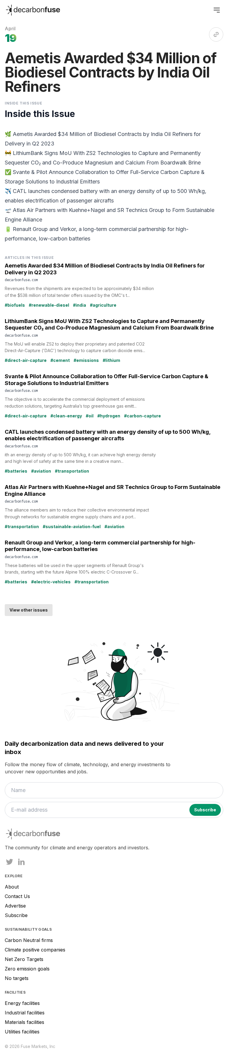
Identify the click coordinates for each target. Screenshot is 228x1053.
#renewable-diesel (49, 305)
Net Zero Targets (24, 959)
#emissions (86, 360)
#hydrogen (108, 415)
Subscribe (16, 915)
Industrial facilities (25, 1013)
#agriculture (103, 305)
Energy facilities (22, 1003)
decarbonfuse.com (21, 280)
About (12, 887)
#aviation (41, 471)
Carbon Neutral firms (29, 940)
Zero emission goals (27, 969)
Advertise (15, 906)
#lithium (111, 360)
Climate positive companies (35, 950)
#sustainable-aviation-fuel (72, 526)
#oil (90, 415)
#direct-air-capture (26, 360)
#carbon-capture (142, 415)
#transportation (72, 471)
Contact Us (17, 896)
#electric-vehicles (51, 581)
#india (79, 305)
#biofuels (15, 305)
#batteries (16, 471)
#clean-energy (66, 415)
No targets (16, 978)
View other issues (29, 609)
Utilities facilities (22, 1032)
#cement (60, 360)
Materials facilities (24, 1022)
